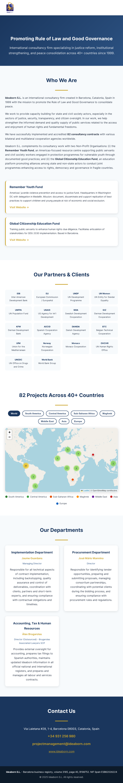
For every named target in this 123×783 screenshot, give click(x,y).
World (14, 413)
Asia (64, 421)
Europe (78, 421)
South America (33, 413)
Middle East (47, 421)
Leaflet (86, 490)
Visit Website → (19, 207)
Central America (57, 413)
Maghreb (107, 413)
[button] (113, 463)
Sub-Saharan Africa (84, 413)
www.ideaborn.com (61, 751)
